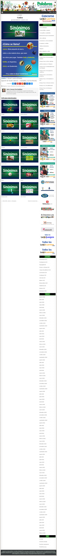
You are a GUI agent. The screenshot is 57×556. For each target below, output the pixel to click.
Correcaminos (24, 147)
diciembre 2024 (42, 349)
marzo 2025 (42, 341)
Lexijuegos (41, 275)
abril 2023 (41, 401)
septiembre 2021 (43, 451)
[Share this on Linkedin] (29, 84)
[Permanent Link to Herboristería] (29, 106)
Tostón (2, 130)
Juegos (8, 86)
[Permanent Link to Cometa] (10, 139)
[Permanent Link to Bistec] (29, 172)
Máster (41, 280)
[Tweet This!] (13, 84)
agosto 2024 (42, 359)
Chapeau (41, 48)
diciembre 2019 (42, 506)
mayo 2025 (41, 336)
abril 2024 (41, 370)
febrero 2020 (42, 501)
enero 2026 (42, 315)
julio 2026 (41, 299)
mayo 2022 (41, 430)
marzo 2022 (42, 436)
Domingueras (42, 262)
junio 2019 (41, 522)
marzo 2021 (42, 467)
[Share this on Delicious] (32, 84)
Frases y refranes (43, 267)
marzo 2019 (42, 530)
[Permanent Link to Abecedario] (29, 188)
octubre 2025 (42, 323)
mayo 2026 (41, 304)
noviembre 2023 (43, 383)
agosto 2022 (42, 422)
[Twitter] (50, 12)
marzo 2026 (42, 310)
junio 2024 (41, 365)
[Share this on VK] (25, 84)
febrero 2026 (42, 312)
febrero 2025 (42, 344)
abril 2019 (41, 527)
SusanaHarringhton (20, 86)
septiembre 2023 (43, 388)
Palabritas (41, 285)
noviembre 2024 (43, 352)
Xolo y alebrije (42, 38)
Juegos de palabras (43, 269)
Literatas (41, 277)
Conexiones (42, 259)
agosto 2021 (42, 454)
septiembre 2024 (43, 357)
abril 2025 (41, 338)
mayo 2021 (41, 462)
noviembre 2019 (43, 509)
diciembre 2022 (43, 412)
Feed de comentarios (44, 544)
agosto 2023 (42, 391)
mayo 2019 (41, 525)
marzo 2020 (42, 498)
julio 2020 (41, 488)
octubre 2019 (42, 512)
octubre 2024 (42, 354)
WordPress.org (42, 546)
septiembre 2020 (43, 483)
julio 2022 (41, 425)
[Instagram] (53, 12)
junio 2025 (41, 333)
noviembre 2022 (43, 414)
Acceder (41, 539)
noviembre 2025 (43, 320)
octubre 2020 (42, 480)
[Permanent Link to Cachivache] (10, 156)
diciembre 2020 (43, 475)
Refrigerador (4, 196)
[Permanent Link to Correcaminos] (29, 139)
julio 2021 (41, 456)
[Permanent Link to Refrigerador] (10, 188)
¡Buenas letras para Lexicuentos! (46, 35)
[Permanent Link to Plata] (10, 172)
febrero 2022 (42, 438)
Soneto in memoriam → (33, 201)
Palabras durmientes (44, 46)
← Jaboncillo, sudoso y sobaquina (8, 201)
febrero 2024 (42, 375)
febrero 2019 (42, 533)
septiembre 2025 (43, 325)
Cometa (3, 147)
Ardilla (2, 114)
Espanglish (41, 264)
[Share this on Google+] (18, 84)
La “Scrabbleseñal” (48, 85)
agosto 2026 (42, 296)
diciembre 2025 (43, 317)
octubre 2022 (42, 417)
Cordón (22, 130)
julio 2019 (41, 519)
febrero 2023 (42, 407)
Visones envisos (50, 82)
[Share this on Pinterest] (20, 84)
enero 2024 (42, 378)
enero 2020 (42, 504)
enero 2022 (42, 441)
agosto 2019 (42, 517)
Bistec (22, 180)
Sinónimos (20, 15)
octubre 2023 (42, 386)
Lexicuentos (42, 272)
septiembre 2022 (43, 420)
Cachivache (3, 163)
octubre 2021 (42, 449)
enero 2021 (41, 472)
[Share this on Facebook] (15, 84)
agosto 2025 (42, 328)
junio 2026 (41, 302)
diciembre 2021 (42, 443)
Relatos (41, 288)
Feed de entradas (43, 541)
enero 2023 (42, 409)
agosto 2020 (42, 485)
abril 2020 (41, 496)
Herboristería (24, 114)
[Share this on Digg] (27, 84)
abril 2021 (41, 464)
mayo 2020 (41, 493)
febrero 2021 (42, 470)
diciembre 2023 (43, 380)
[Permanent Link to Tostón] (10, 123)
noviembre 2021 (43, 446)
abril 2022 (41, 433)
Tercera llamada (43, 27)
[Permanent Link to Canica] (19, 30)
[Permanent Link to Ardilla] (10, 106)
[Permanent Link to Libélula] (29, 156)
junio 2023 (41, 396)
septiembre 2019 (43, 514)
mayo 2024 (41, 367)
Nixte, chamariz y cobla (44, 51)
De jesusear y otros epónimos (46, 40)
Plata (2, 180)
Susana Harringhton (16, 19)
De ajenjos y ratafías (43, 43)
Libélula (22, 163)
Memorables (42, 283)
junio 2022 (41, 428)
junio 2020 (41, 491)
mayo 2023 (41, 399)
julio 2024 (41, 362)
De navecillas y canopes (44, 30)
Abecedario (23, 196)
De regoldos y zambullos (44, 32)
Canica (20, 17)
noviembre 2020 (43, 477)
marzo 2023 (42, 404)
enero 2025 (42, 346)
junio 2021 (41, 459)
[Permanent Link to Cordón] (29, 123)
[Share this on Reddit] (22, 84)
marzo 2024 (42, 373)
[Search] (55, 12)
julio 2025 (41, 331)
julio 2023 (41, 394)
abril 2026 (41, 307)
